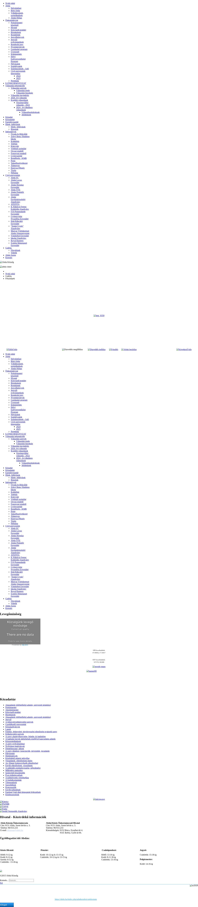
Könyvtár (15, 146)
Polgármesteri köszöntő (16, 24)
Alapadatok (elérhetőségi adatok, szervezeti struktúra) (28, 705)
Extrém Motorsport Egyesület (19, 244)
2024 (18, 76)
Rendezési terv (17, 44)
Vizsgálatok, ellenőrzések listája (18, 761)
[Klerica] (4, 801)
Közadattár (10, 119)
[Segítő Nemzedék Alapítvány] (13, 811)
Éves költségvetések (13, 775)
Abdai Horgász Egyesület (17, 186)
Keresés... (4, 880)
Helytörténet (16, 8)
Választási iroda (23, 90)
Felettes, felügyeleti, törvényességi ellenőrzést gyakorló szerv (31, 731)
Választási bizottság (24, 93)
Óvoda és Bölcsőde (19, 134)
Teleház (14, 144)
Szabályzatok (16, 66)
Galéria (8, 248)
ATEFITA (15, 204)
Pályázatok (15, 64)
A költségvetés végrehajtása (17, 778)
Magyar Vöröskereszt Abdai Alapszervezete (20, 232)
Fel (1, 883)
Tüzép (13, 170)
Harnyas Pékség (18, 168)
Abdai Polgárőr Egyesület (17, 193)
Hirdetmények (11, 756)
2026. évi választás (19, 98)
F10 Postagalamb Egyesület (18, 212)
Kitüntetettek (16, 54)
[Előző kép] (11, 349)
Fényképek (15, 250)
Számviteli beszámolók (15, 773)
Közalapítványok (12, 727)
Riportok (14, 129)
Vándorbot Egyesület (20, 236)
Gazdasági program (19, 49)
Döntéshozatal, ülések (14, 748)
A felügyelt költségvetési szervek (19, 722)
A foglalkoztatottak (13, 780)
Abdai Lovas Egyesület (16, 181)
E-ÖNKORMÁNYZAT (15, 83)
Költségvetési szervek (14, 734)
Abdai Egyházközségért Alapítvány (18, 199)
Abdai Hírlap (16, 18)
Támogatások (11, 782)
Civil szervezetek (12, 175)
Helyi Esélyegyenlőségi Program (18, 59)
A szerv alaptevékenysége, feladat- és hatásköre (25, 736)
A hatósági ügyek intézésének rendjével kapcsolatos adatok (30, 739)
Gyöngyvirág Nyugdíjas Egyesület (19, 217)
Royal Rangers (17, 240)
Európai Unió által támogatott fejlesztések (23, 792)
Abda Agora (10, 255)
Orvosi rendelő (17, 151)
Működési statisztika (14, 770)
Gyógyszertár (16, 156)
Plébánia (14, 173)
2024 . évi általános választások (24, 108)
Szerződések (10, 785)
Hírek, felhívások (12, 124)
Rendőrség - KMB (19, 158)
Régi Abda (15, 10)
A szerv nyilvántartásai (15, 744)
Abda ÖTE (15, 190)
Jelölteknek (26, 115)
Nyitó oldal (10, 3)
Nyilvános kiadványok (15, 746)
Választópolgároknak (31, 112)
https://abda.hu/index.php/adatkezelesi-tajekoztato (76, 899)
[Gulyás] (4, 806)
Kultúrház (15, 141)
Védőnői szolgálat (18, 148)
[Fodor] (3, 809)
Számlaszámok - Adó (20, 69)
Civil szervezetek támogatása (18, 72)
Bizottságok (16, 32)
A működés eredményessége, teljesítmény (23, 768)
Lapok (8, 729)
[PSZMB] (4, 804)
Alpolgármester (11, 710)
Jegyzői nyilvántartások (17, 40)
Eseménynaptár (11, 122)
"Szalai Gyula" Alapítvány (17, 227)
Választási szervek (18, 88)
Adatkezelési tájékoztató (19, 871)
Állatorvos (15, 165)
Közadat (9, 117)
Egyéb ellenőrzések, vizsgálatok (19, 765)
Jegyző (8, 719)
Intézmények (10, 131)
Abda (7, 6)
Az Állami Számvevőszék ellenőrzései (21, 763)
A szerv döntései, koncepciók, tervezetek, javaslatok (27, 751)
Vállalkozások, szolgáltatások (17, 14)
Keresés (8, 257)
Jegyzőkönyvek (17, 37)
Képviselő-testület (18, 30)
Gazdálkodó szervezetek (15, 724)
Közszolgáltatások (13, 741)
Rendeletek (15, 35)
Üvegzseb (15, 52)
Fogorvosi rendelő (18, 153)
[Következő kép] (184, 349)
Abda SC (15, 178)
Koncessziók (10, 787)
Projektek (15, 81)
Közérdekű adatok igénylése (17, 758)
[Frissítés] (113, 349)
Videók (14, 253)
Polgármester (10, 707)
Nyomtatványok (18, 47)
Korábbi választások (19, 100)
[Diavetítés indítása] (96, 349)
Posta (13, 161)
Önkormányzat (11, 20)
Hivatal (14, 27)
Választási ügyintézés (20, 95)
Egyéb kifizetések (12, 790)
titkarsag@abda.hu (15, 830)
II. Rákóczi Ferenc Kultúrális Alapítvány (20, 208)
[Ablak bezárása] (129, 349)
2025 (18, 78)
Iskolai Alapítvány (18, 238)
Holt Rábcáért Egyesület (17, 222)
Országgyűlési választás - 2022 (23, 103)
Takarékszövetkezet (19, 163)
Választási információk (15, 85)
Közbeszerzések (12, 794)
